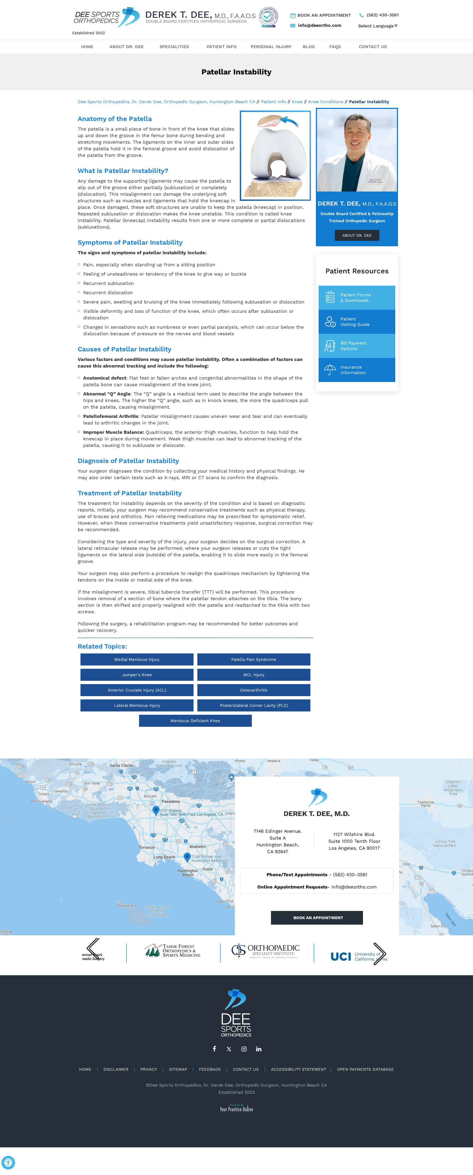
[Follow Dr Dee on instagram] (244, 1049)
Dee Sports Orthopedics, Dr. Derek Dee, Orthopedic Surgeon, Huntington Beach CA (166, 101)
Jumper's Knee (137, 674)
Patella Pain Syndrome (253, 659)
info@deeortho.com (313, 25)
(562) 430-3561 (383, 15)
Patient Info (222, 46)
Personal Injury (271, 46)
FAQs (335, 46)
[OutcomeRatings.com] (268, 17)
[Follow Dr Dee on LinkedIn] (258, 1049)
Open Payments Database (365, 1069)
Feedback (210, 1069)
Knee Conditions (325, 101)
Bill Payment (354, 345)
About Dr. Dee (126, 46)
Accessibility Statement (298, 1069)
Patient (355, 321)
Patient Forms (356, 297)
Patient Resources (357, 271)
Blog (309, 46)
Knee (297, 101)
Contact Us (373, 46)
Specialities (174, 46)
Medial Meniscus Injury (137, 659)
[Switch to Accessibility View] (8, 1163)
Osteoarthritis (253, 690)
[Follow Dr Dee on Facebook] (214, 1049)
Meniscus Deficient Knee (195, 720)
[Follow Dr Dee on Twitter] (229, 1049)
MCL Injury (253, 674)
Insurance (353, 369)
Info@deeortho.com (354, 887)
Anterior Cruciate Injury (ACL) (137, 690)
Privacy (148, 1069)
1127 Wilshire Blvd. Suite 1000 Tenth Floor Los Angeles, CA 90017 (354, 841)
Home (87, 46)
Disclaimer (115, 1069)
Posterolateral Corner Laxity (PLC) (254, 705)
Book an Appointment (324, 15)
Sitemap (178, 1069)
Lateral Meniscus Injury (137, 705)
